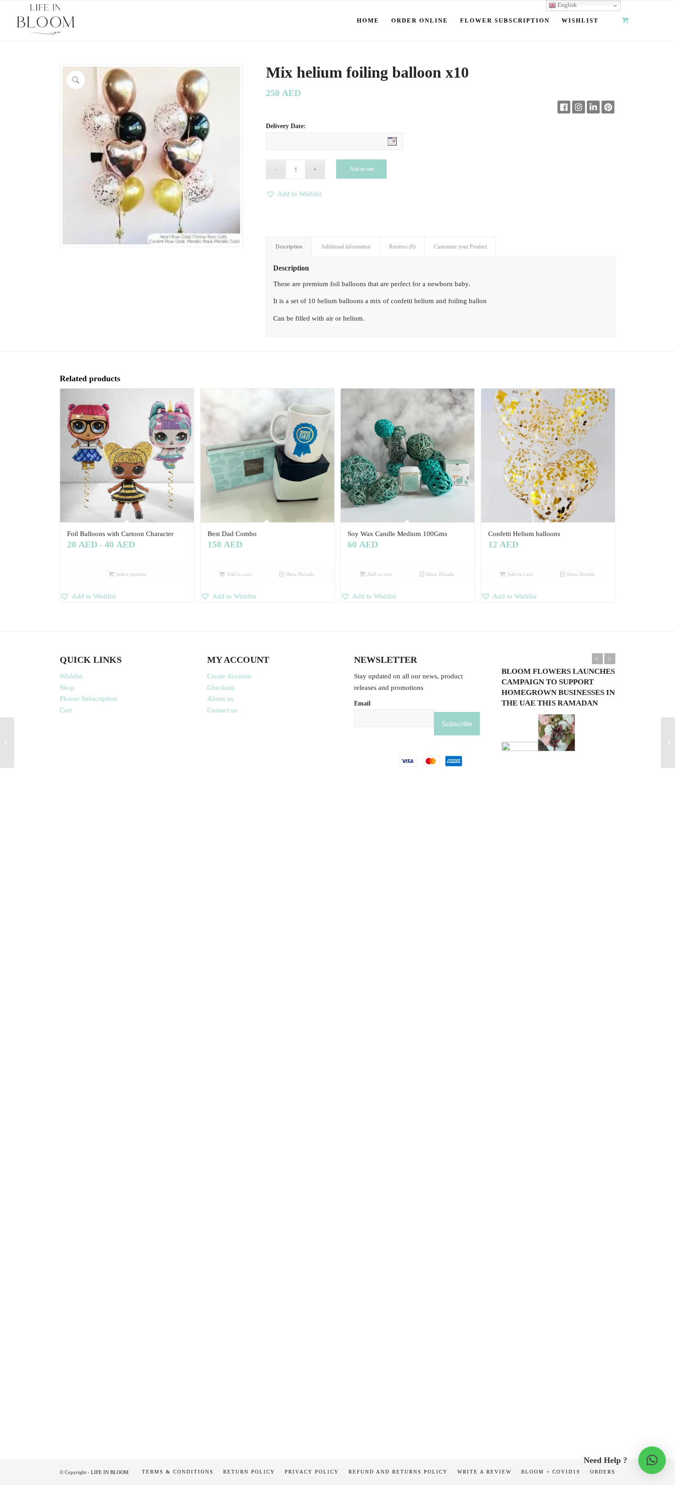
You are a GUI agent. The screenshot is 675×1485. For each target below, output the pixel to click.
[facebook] (563, 107)
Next (609, 658)
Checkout (221, 687)
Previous (597, 658)
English (566, 4)
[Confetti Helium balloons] (7, 742)
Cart (66, 710)
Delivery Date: (286, 126)
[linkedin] (593, 107)
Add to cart (361, 169)
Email (362, 703)
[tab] (289, 247)
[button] (293, 194)
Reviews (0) (402, 246)
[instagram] (578, 107)
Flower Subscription (88, 698)
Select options (130, 574)
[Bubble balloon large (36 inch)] (668, 742)
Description (289, 246)
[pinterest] (608, 107)
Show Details (299, 574)
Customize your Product (460, 246)
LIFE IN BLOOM (110, 1472)
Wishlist (71, 676)
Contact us (222, 710)
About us (220, 698)
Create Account (229, 676)
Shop (67, 687)
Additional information (346, 246)
